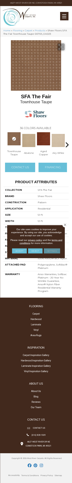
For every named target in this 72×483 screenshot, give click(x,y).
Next (66, 139)
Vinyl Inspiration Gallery (36, 371)
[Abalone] (28, 140)
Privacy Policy (47, 475)
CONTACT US (39, 428)
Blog (36, 396)
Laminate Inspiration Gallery (36, 366)
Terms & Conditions (30, 475)
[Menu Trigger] (64, 16)
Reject (35, 250)
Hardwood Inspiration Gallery (36, 360)
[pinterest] (35, 465)
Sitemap (58, 475)
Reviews (36, 402)
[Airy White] (58, 140)
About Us (36, 391)
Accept (19, 250)
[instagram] (41, 465)
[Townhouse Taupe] (14, 138)
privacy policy (35, 240)
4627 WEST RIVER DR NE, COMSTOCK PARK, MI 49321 (36, 3)
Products (40, 30)
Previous (5, 139)
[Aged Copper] (43, 138)
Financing (53, 167)
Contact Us (20, 167)
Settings (52, 250)
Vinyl (36, 330)
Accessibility (14, 475)
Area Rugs (36, 335)
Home (7, 30)
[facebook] (29, 465)
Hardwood (36, 319)
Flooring (17, 30)
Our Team (36, 407)
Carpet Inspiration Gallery (36, 355)
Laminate (36, 324)
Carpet (28, 30)
